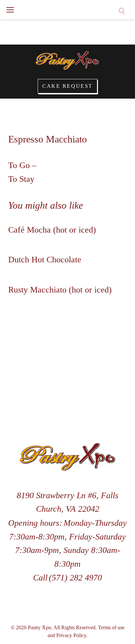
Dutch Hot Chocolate (44, 259)
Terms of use (111, 627)
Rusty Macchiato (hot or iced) (60, 289)
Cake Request (67, 86)
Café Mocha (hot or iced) (52, 230)
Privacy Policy (71, 635)
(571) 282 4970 (75, 577)
